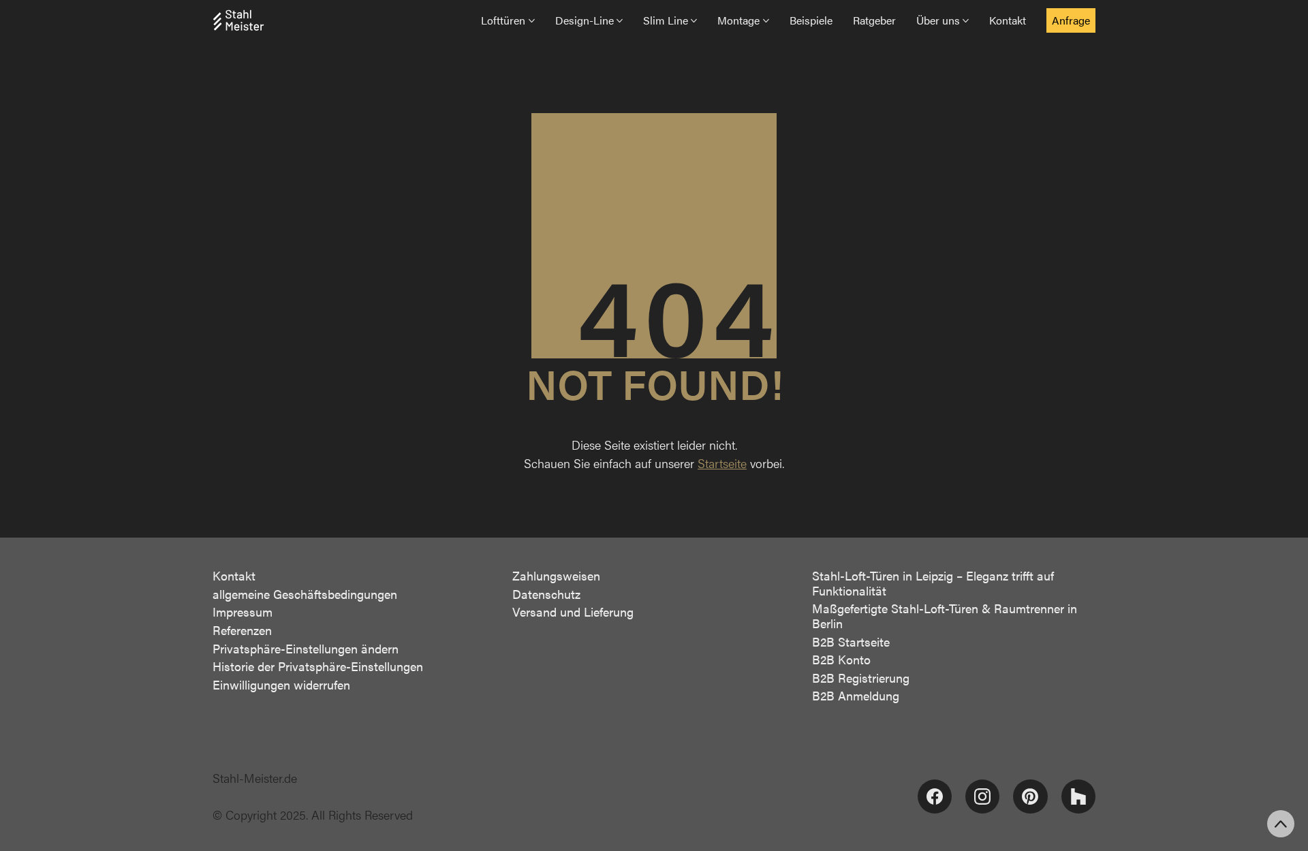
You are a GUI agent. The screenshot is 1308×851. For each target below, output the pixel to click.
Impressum (242, 611)
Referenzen (242, 630)
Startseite (722, 462)
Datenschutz (546, 594)
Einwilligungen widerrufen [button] (281, 684)
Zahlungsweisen (556, 575)
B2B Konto (841, 659)
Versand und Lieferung (573, 611)
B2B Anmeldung (855, 695)
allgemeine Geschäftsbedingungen (305, 594)
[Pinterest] (1030, 796)
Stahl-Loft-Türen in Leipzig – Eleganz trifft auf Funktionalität (933, 583)
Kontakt (234, 575)
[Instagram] (982, 796)
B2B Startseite (851, 641)
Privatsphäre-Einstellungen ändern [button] (306, 648)
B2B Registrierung (860, 677)
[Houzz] (1078, 796)
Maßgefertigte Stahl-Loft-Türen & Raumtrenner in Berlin (944, 615)
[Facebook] (935, 796)
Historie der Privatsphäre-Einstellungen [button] (318, 666)
